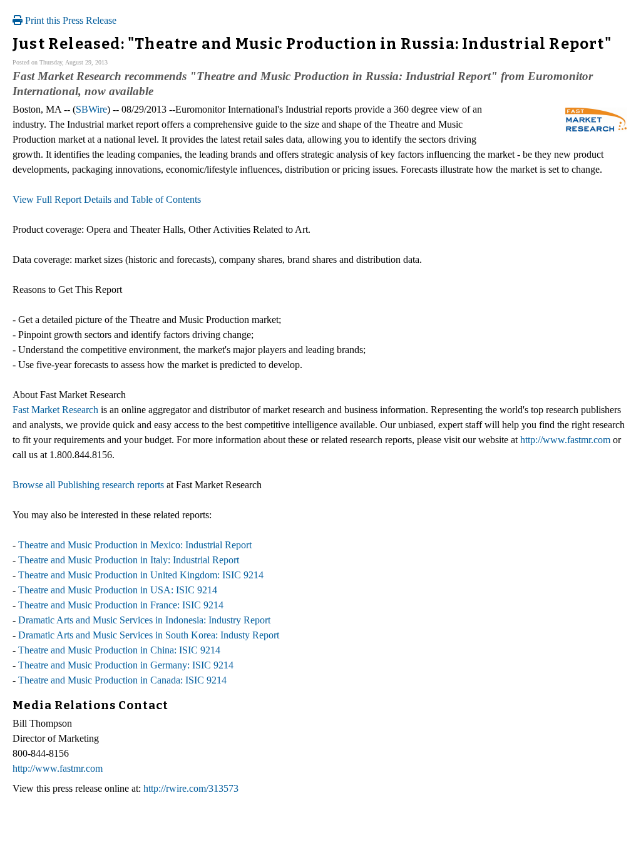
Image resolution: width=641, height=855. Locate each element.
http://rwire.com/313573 (190, 788)
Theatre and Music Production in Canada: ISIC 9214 (122, 680)
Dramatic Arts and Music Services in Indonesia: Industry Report (144, 620)
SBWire (91, 109)
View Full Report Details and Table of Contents (107, 199)
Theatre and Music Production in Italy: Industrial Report (128, 560)
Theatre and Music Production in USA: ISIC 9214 (117, 590)
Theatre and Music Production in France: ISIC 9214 (120, 605)
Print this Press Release (69, 20)
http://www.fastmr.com (565, 439)
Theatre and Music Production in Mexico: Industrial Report (135, 545)
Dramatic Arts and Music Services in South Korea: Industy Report (148, 635)
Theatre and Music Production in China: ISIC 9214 (119, 650)
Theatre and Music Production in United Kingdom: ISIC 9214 (141, 575)
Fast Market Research (55, 409)
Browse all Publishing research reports (88, 484)
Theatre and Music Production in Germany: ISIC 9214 (125, 665)
